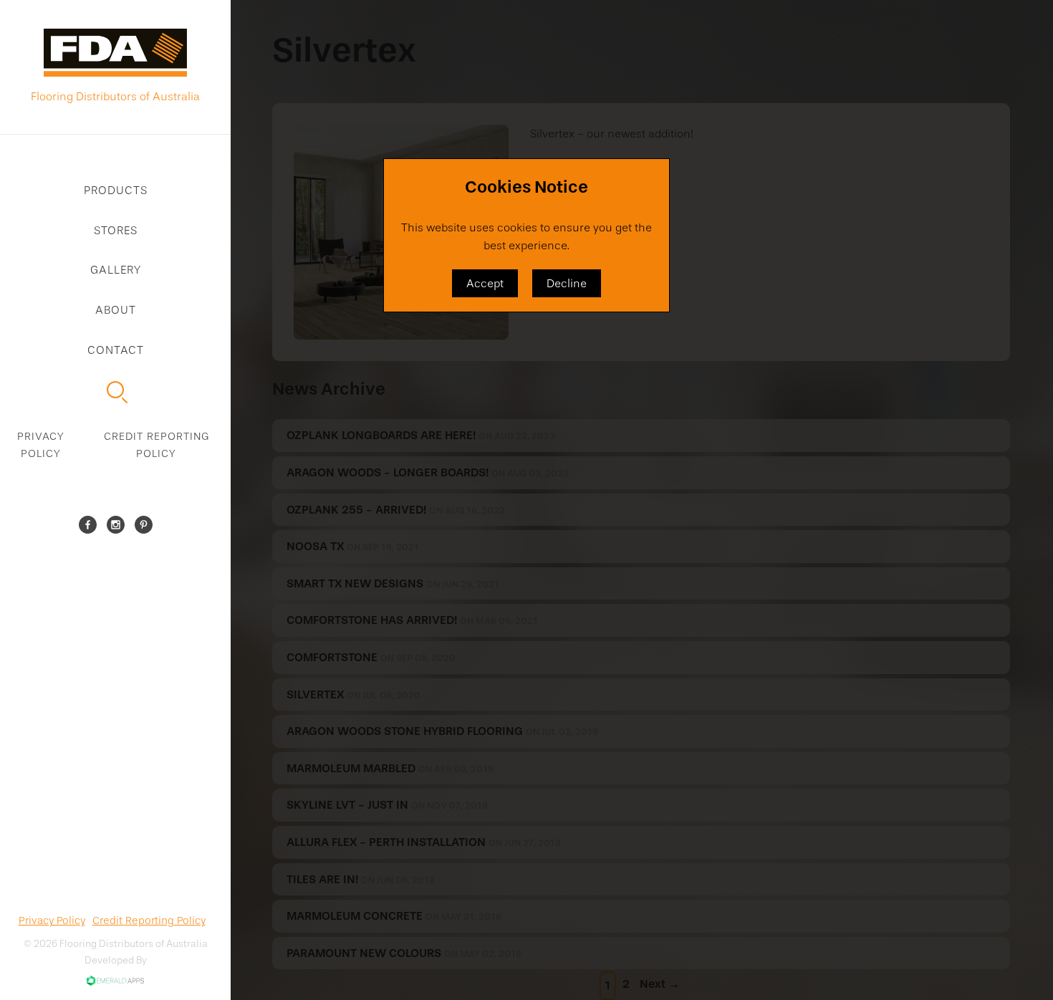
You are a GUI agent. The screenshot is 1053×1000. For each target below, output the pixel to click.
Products (116, 190)
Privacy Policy (40, 445)
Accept (485, 283)
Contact (115, 350)
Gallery (115, 270)
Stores (116, 230)
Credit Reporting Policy (156, 445)
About (115, 310)
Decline (567, 283)
